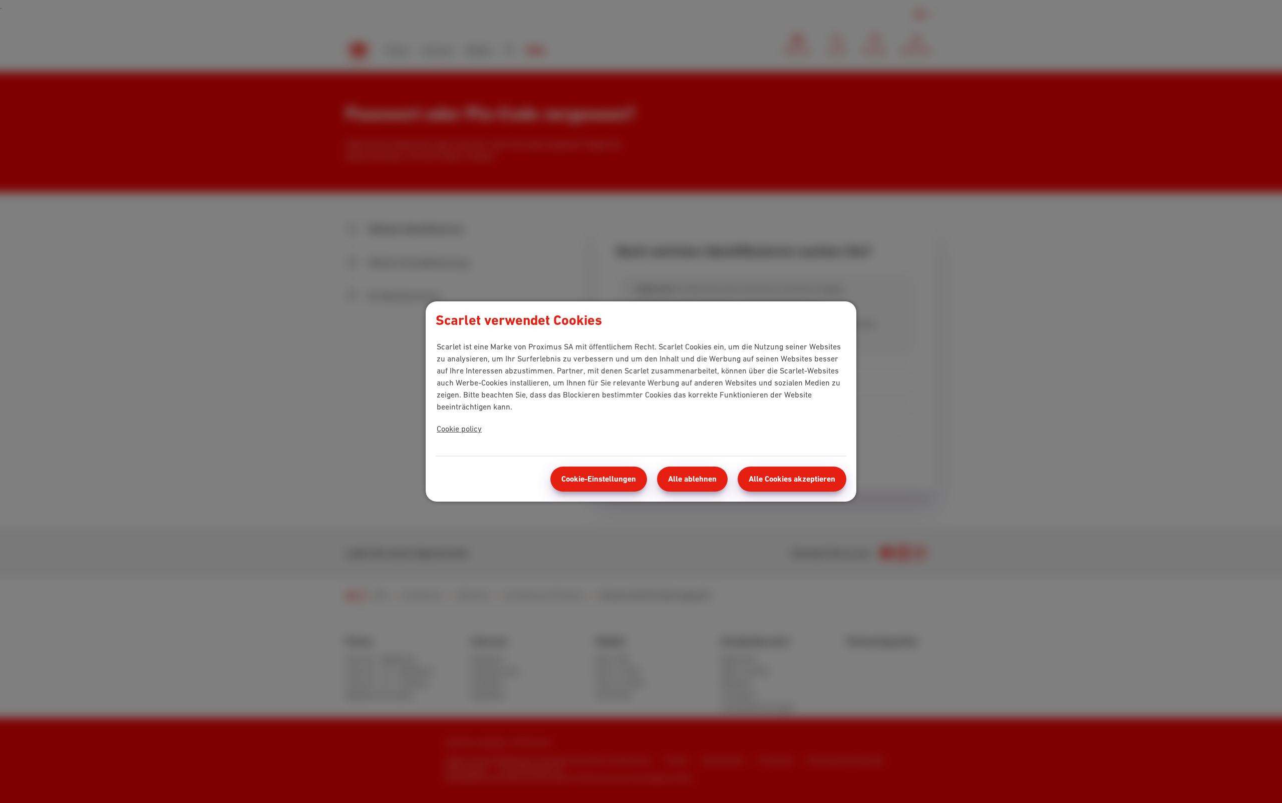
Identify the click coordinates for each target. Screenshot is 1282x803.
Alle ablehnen (692, 479)
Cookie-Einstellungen (598, 479)
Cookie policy (459, 428)
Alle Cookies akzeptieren (792, 479)
